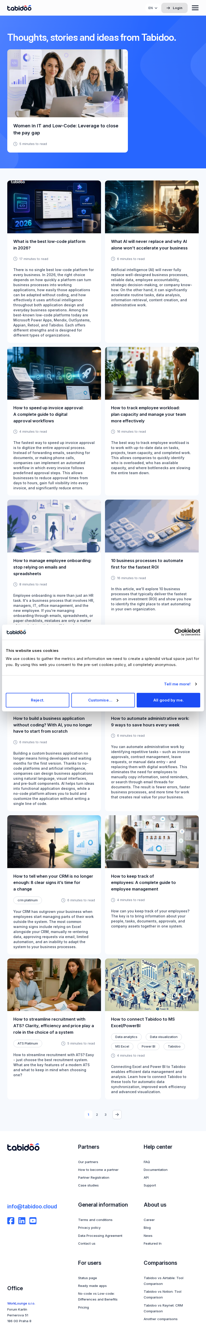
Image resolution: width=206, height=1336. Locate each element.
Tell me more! (177, 684)
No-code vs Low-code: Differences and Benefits (98, 1296)
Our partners (88, 1162)
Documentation (156, 1170)
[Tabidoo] (19, 8)
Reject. (37, 699)
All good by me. (168, 699)
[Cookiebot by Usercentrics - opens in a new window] (178, 632)
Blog (147, 1228)
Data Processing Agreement (100, 1236)
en (150, 8)
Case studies (88, 1185)
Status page (87, 1278)
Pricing (83, 1307)
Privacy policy (89, 1228)
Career (149, 1220)
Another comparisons (161, 1319)
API (146, 1177)
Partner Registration (93, 1177)
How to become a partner (98, 1170)
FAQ (147, 1162)
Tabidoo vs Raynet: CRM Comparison (163, 1308)
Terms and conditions (95, 1220)
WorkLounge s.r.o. (21, 1303)
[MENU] (195, 7)
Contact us (86, 1243)
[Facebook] (10, 1221)
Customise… (100, 699)
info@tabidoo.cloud (32, 1206)
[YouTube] (32, 1221)
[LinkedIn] (21, 1221)
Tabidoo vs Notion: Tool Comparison (162, 1294)
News (148, 1236)
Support (150, 1185)
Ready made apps (92, 1286)
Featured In (153, 1243)
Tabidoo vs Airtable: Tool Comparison (163, 1281)
